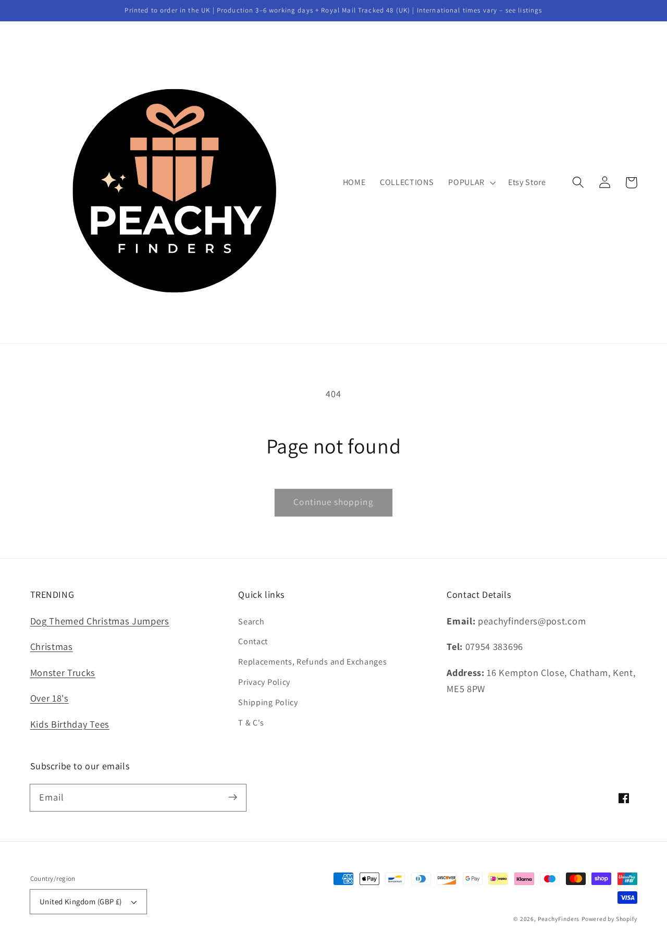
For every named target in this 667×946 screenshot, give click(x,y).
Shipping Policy (268, 702)
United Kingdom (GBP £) (81, 901)
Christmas (51, 646)
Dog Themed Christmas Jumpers (99, 621)
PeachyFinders (558, 919)
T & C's (251, 722)
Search (251, 621)
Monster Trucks (63, 672)
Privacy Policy (264, 682)
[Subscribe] (232, 797)
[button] (578, 182)
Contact (253, 641)
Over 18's (49, 698)
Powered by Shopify (609, 919)
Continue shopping (333, 502)
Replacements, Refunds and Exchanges (312, 661)
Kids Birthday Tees (69, 724)
